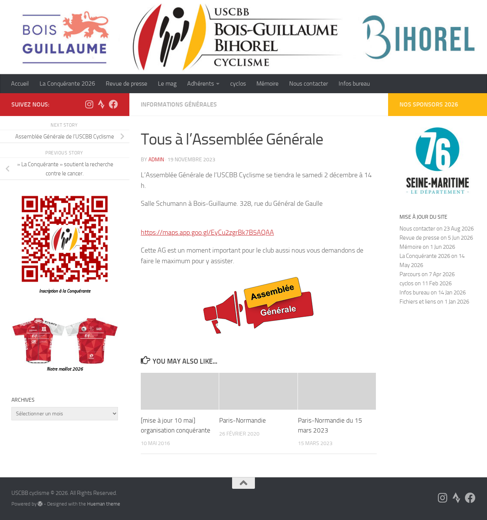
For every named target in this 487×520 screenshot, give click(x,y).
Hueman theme (103, 504)
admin (156, 159)
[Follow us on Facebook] (113, 104)
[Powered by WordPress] (40, 503)
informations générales (179, 104)
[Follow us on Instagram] (89, 104)
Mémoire (267, 83)
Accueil (20, 83)
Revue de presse (126, 83)
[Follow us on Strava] (101, 104)
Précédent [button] (481, 129)
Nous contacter (308, 83)
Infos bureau (354, 83)
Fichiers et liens (417, 301)
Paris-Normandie (242, 420)
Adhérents (200, 83)
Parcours (409, 274)
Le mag (167, 83)
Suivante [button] (462, 129)
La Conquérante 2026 (67, 83)
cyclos (238, 83)
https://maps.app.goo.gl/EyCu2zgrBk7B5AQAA (207, 232)
